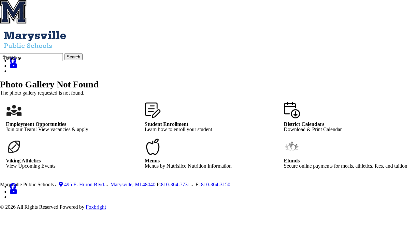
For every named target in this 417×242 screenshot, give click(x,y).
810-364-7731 (175, 184)
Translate (12, 58)
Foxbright (96, 207)
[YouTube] (13, 65)
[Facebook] (13, 186)
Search (73, 56)
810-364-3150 (215, 184)
